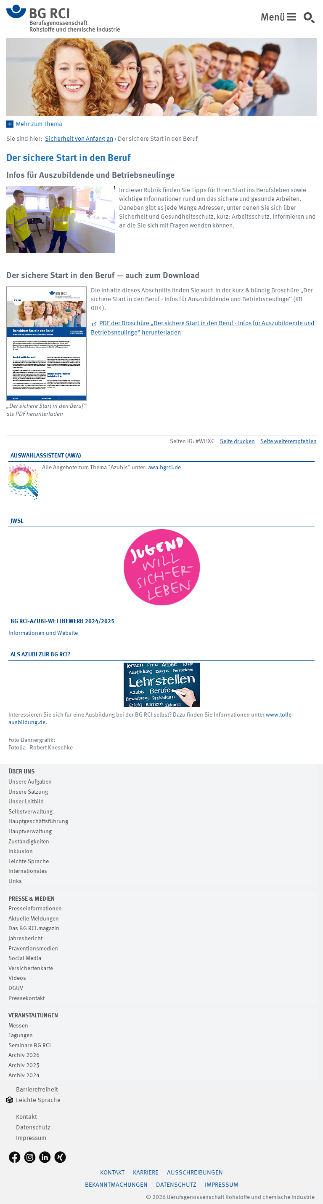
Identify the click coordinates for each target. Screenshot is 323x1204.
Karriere (146, 1173)
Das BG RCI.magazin (33, 928)
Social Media (24, 958)
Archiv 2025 (24, 1065)
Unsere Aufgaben (30, 782)
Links (15, 881)
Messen (18, 1026)
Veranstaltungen (33, 1016)
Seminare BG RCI (29, 1046)
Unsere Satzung (28, 792)
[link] (312, 20)
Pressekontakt (26, 998)
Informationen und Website (43, 633)
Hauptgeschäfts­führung (38, 821)
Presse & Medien (31, 899)
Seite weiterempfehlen (288, 441)
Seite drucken (237, 441)
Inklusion (20, 851)
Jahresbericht (25, 939)
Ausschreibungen (195, 1173)
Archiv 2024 (24, 1075)
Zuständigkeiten (28, 842)
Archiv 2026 (24, 1055)
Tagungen (20, 1035)
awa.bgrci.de (164, 468)
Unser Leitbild (26, 802)
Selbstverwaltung (30, 812)
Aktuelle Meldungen (33, 919)
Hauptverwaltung (30, 832)
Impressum (31, 1138)
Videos (17, 978)
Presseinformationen (35, 909)
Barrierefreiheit (37, 1090)
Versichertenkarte (30, 968)
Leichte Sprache (28, 861)
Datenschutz (33, 1128)
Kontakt (26, 1117)
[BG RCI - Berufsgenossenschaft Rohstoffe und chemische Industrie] (63, 30)
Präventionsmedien (33, 949)
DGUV (15, 988)
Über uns (21, 772)
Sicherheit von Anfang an (79, 139)
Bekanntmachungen (116, 1185)
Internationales (27, 871)
